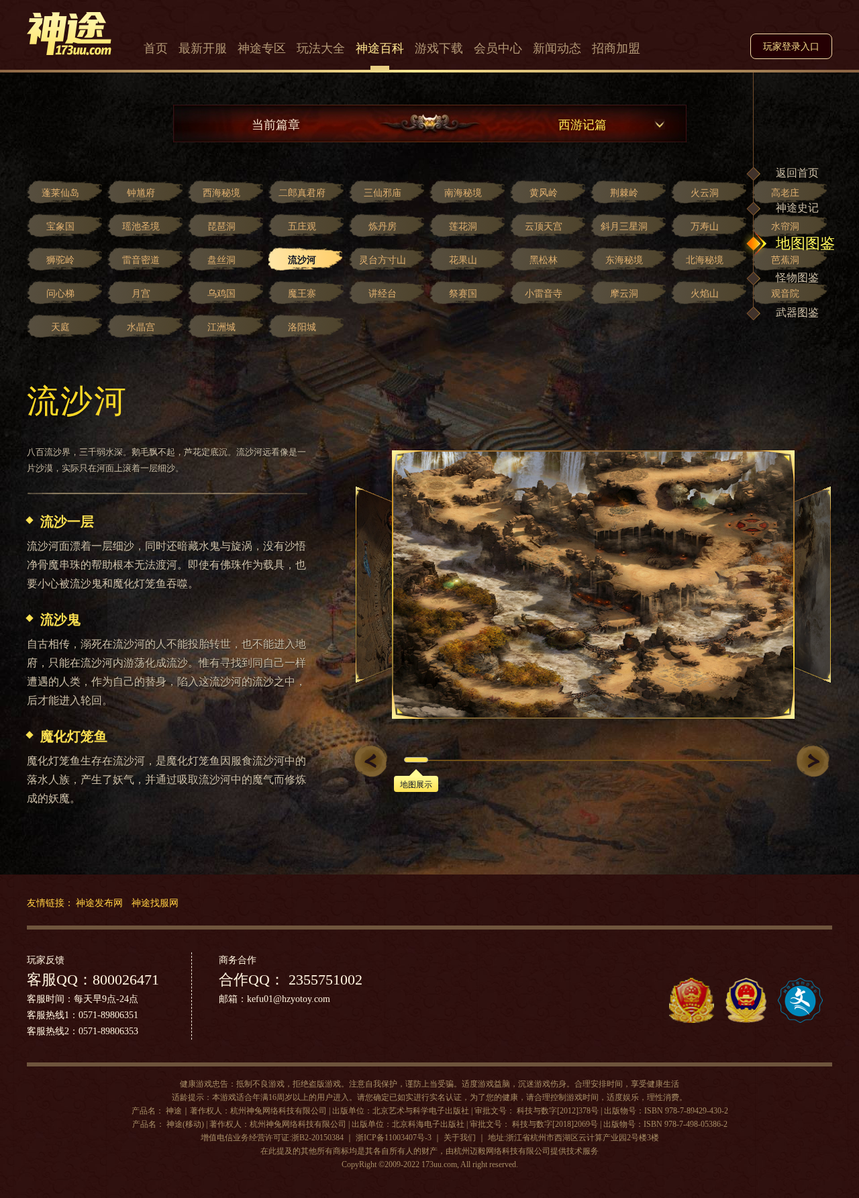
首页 (156, 48)
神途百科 (380, 48)
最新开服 (203, 48)
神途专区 (262, 48)
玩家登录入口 (791, 47)
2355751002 (323, 979)
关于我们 (460, 1137)
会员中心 (498, 48)
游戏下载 (439, 48)
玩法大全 (321, 48)
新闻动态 (557, 48)
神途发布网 (99, 902)
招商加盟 (616, 48)
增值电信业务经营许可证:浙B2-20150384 (272, 1137)
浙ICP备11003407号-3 (394, 1137)
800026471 (126, 979)
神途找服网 (155, 902)
